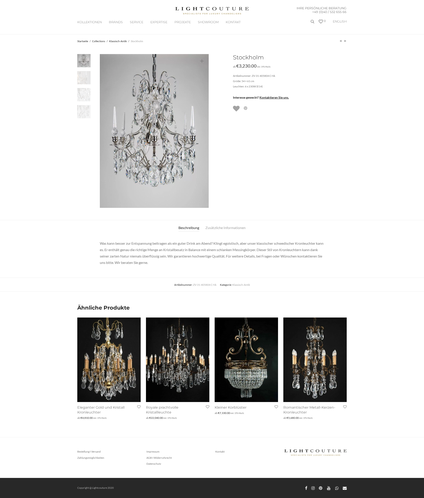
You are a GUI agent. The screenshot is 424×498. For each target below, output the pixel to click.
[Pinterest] (321, 487)
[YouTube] (329, 487)
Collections (98, 41)
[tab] (188, 227)
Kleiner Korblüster (230, 407)
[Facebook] (306, 487)
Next (203, 131)
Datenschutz (153, 463)
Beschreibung (188, 228)
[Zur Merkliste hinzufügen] (236, 108)
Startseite (82, 41)
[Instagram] (313, 487)
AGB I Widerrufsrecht (159, 457)
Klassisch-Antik (118, 41)
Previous (106, 131)
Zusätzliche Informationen (225, 228)
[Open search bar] (313, 23)
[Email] (345, 487)
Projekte (182, 22)
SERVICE (136, 22)
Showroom (208, 22)
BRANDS (116, 22)
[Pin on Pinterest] (246, 108)
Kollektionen (89, 22)
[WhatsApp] (337, 487)
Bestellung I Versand (89, 451)
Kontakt (233, 22)
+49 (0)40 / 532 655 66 (329, 12)
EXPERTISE (158, 22)
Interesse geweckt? (261, 97)
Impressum (152, 451)
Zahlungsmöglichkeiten (90, 457)
